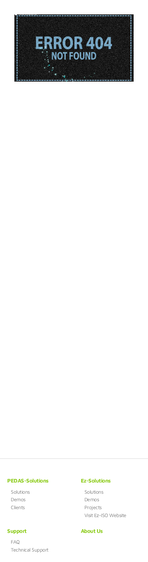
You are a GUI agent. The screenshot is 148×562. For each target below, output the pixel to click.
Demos (18, 499)
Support (17, 531)
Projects (93, 507)
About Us (92, 531)
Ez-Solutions (96, 481)
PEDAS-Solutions (27, 481)
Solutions (20, 492)
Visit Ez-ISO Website (105, 515)
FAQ (15, 542)
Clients (18, 507)
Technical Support (29, 550)
